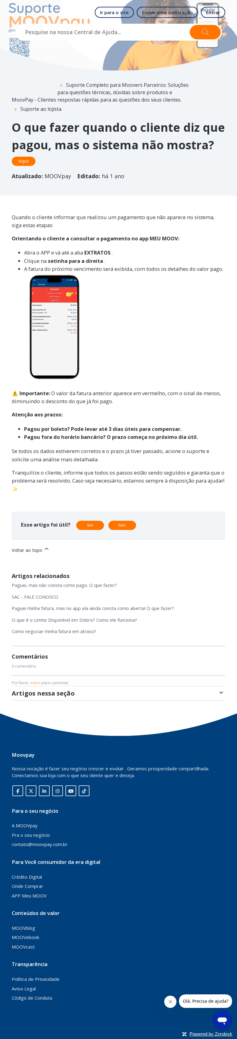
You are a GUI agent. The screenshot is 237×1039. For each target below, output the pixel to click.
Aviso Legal (24, 988)
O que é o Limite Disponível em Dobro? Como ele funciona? (74, 620)
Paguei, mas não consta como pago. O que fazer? (64, 585)
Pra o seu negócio (31, 835)
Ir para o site (114, 12)
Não (122, 525)
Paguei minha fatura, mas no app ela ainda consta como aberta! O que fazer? (93, 608)
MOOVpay (58, 176)
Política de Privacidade (36, 979)
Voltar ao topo (28, 550)
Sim (90, 525)
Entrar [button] (213, 12)
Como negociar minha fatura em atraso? (54, 631)
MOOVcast (23, 947)
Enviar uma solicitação (167, 12)
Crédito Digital (27, 877)
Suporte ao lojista (40, 109)
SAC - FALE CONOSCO (35, 597)
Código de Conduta (32, 998)
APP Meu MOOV (29, 896)
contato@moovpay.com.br (40, 844)
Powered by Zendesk (210, 1034)
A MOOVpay (25, 825)
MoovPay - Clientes (34, 99)
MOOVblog (23, 928)
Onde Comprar (27, 886)
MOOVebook (25, 937)
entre (35, 682)
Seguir (23, 161)
